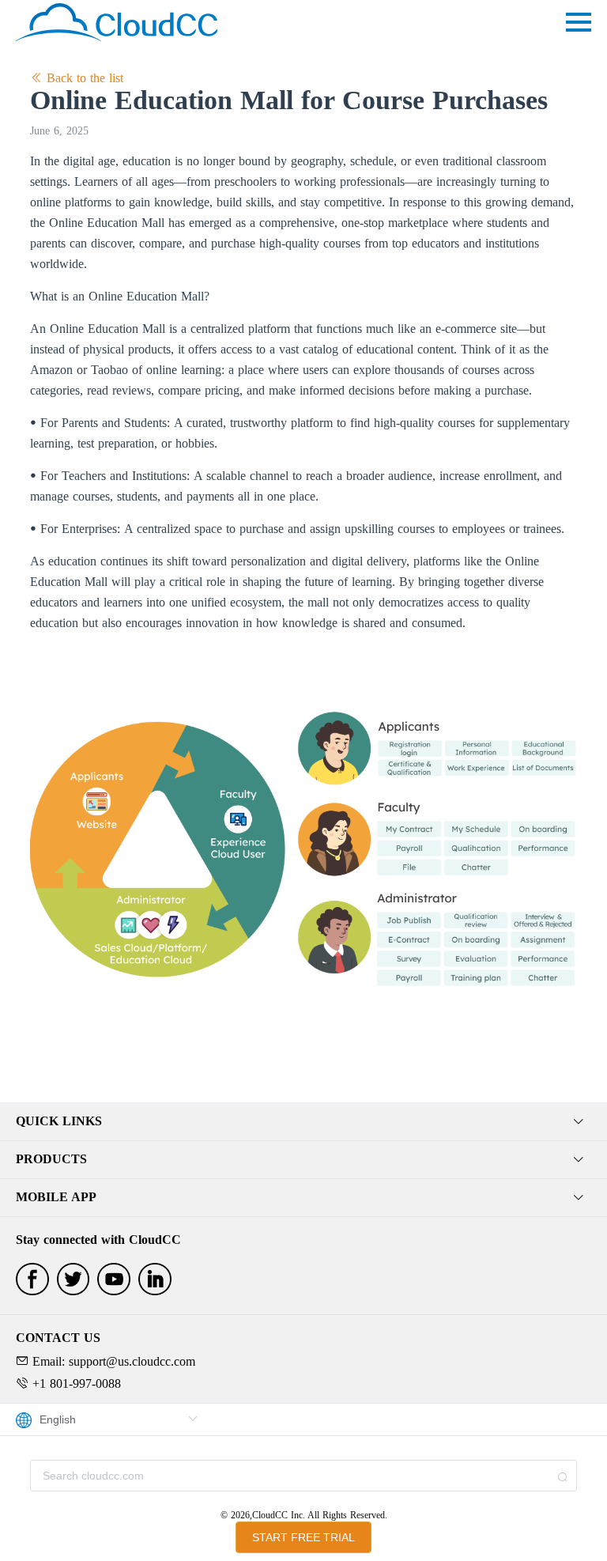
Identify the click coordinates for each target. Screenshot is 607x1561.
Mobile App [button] (56, 1197)
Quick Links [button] (59, 1121)
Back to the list (83, 78)
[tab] (303, 1122)
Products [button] (51, 1159)
